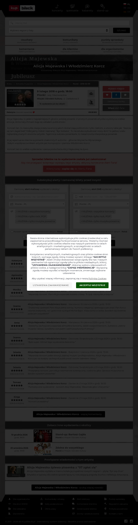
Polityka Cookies (97, 278)
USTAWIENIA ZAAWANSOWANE (51, 285)
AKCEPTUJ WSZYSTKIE (92, 285)
